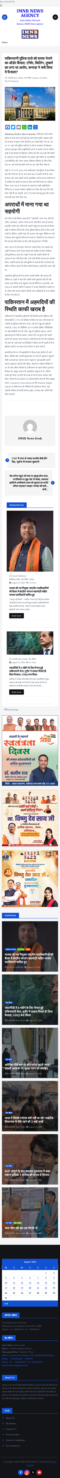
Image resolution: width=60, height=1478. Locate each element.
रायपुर (31, 579)
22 (46, 1287)
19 (22, 1287)
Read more (16, 615)
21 (38, 1287)
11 (14, 1282)
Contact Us (11, 1429)
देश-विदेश (27, 77)
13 (30, 1282)
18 (14, 1287)
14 (38, 1282)
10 (6, 1282)
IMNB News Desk (15, 77)
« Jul (6, 1303)
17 (6, 1287)
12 (22, 1282)
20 (30, 1287)
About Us (10, 1418)
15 (46, 1282)
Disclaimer (11, 1423)
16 (54, 1282)
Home (5, 42)
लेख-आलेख (17, 1223)
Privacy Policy (12, 1434)
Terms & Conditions (15, 1440)
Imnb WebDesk (19, 576)
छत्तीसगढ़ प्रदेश (14, 579)
